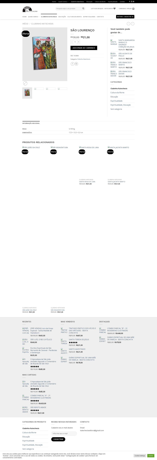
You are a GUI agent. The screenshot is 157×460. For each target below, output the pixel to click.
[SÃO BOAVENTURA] (64, 226)
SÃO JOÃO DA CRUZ (29, 310)
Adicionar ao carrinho (84, 48)
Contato (122, 2)
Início (25, 23)
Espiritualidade (112, 2)
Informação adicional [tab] (31, 123)
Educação (89, 2)
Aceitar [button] (151, 456)
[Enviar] (83, 8)
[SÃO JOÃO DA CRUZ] (35, 226)
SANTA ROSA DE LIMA (87, 182)
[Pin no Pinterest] (76, 64)
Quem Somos (62, 2)
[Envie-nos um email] (133, 1)
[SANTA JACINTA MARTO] (121, 162)
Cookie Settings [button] (140, 456)
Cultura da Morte (100, 2)
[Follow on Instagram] (131, 1)
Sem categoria (116, 109)
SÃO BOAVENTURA (58, 310)
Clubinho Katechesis (77, 2)
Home (54, 2)
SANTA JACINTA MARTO (116, 182)
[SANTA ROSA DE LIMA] (92, 162)
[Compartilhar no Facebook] (72, 64)
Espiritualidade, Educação (121, 105)
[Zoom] (25, 83)
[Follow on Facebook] (129, 1)
